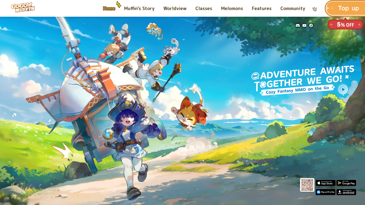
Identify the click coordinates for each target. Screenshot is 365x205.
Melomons (232, 8)
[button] (343, 89)
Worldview (175, 8)
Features (262, 8)
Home (109, 8)
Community (292, 8)
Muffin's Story (139, 8)
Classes (203, 8)
